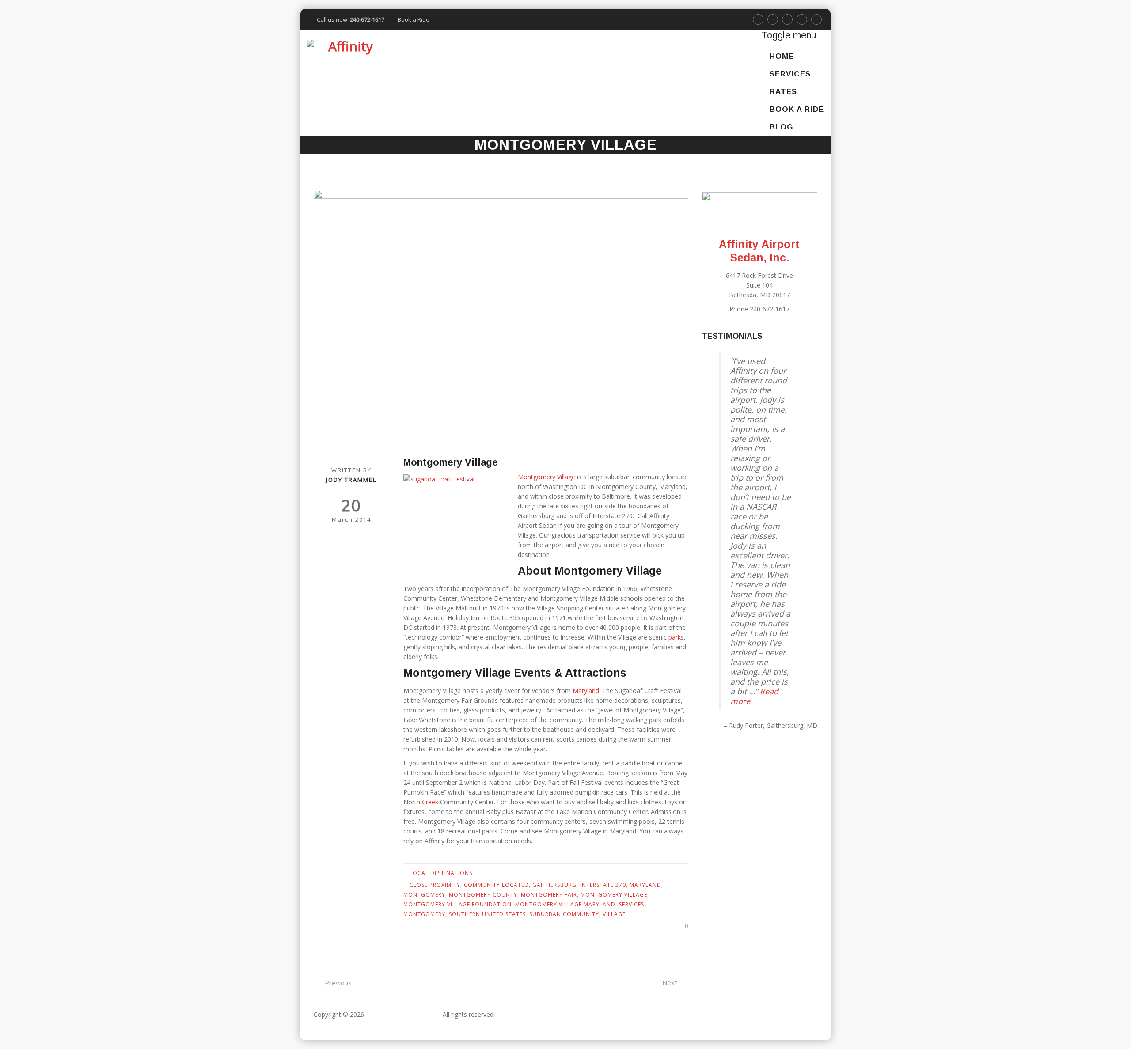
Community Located (496, 885)
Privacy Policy (333, 1024)
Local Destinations (441, 873)
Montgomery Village (546, 477)
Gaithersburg (554, 885)
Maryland (586, 690)
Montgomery (424, 894)
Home (782, 56)
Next (669, 982)
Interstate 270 (603, 885)
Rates (783, 91)
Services (790, 74)
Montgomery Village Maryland (565, 904)
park (674, 637)
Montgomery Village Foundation (457, 904)
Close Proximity (435, 885)
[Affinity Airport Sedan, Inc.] (347, 47)
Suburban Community (564, 914)
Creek (430, 802)
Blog (781, 127)
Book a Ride (413, 19)
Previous (338, 982)
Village (614, 914)
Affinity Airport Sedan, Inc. (403, 1014)
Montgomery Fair (549, 894)
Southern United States (487, 914)
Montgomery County (483, 894)
